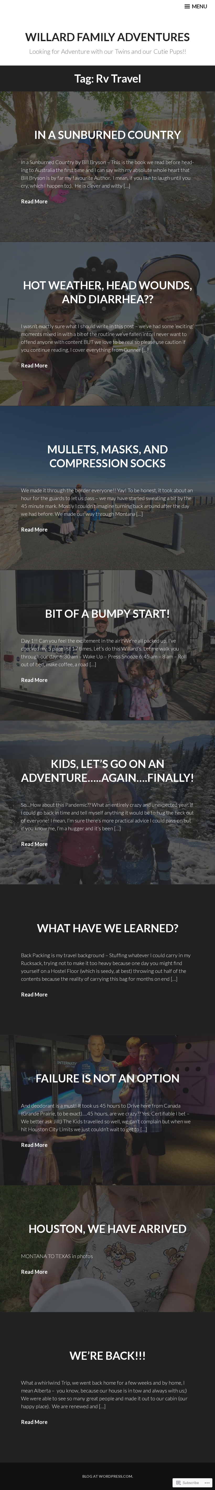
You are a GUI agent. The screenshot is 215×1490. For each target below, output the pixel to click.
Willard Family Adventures (107, 37)
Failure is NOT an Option (108, 1078)
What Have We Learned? (107, 928)
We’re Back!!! (107, 1355)
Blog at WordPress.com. (107, 1476)
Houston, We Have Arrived (107, 1228)
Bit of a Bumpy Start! (107, 613)
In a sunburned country (107, 134)
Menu (199, 6)
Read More (34, 201)
